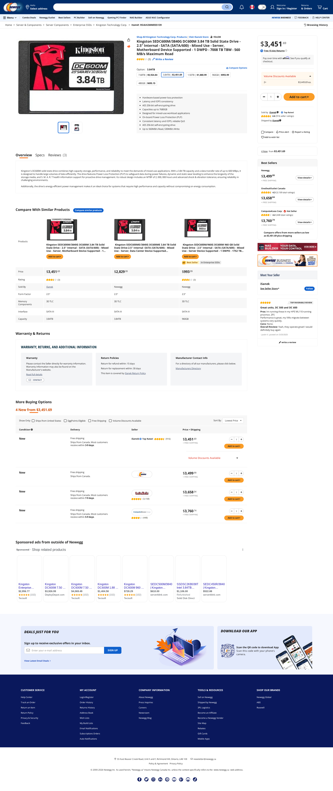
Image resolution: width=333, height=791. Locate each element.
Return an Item (28, 707)
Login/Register (87, 697)
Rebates (202, 728)
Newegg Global (264, 697)
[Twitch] (181, 779)
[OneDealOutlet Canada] (155, 493)
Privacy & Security (29, 717)
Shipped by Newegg (207, 702)
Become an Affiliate (207, 712)
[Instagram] (153, 779)
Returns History (87, 707)
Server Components (57, 25)
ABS (259, 702)
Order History (86, 702)
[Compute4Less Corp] (155, 512)
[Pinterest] (167, 779)
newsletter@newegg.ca (205, 759)
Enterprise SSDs (82, 25)
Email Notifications (89, 728)
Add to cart (298, 97)
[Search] (227, 7)
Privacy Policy (176, 763)
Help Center (26, 697)
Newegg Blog (145, 717)
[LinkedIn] (160, 779)
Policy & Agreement (158, 763)
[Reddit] (128, 46)
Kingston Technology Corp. (111, 25)
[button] (37, 7)
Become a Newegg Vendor (210, 717)
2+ (265, 82)
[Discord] (188, 779)
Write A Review (288, 342)
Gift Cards (202, 733)
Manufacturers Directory (188, 368)
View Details (304, 177)
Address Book (86, 712)
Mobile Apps (204, 738)
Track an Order (28, 702)
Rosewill (260, 707)
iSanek (49, 286)
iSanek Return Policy (135, 373)
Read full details (34, 374)
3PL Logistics (204, 707)
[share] (128, 40)
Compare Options (237, 68)
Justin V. (265, 334)
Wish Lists (84, 717)
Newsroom (144, 712)
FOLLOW (309, 288)
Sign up (113, 650)
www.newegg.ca (221, 769)
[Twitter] (146, 779)
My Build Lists (86, 723)
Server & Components (29, 25)
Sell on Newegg (205, 697)
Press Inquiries (146, 702)
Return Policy (27, 712)
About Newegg (146, 697)
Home (8, 25)
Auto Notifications (88, 738)
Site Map (202, 723)
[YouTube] (174, 779)
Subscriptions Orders (90, 733)
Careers (143, 707)
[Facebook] (139, 779)
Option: (146, 69)
